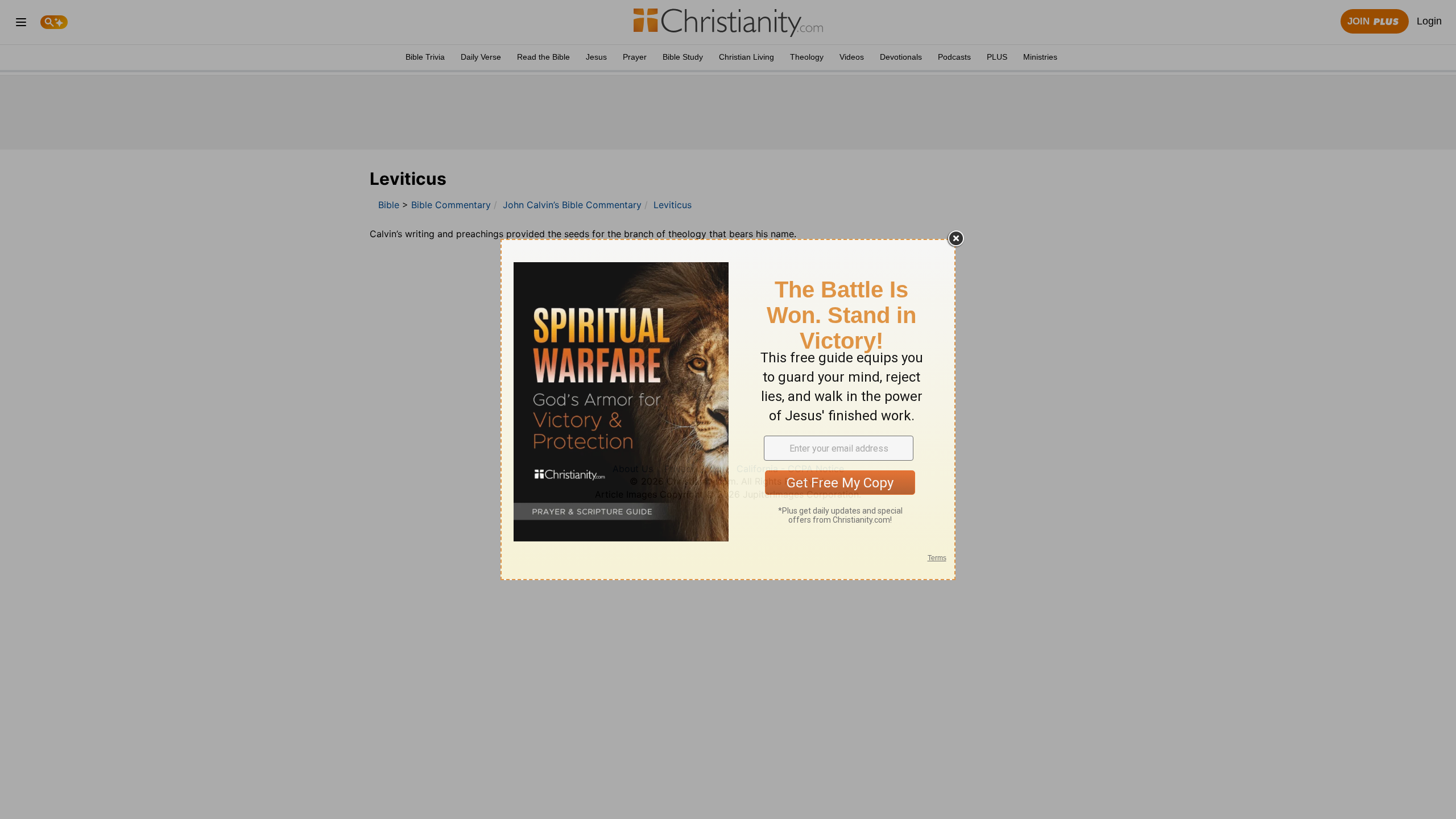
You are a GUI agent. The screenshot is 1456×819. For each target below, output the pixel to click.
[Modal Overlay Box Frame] (728, 409)
